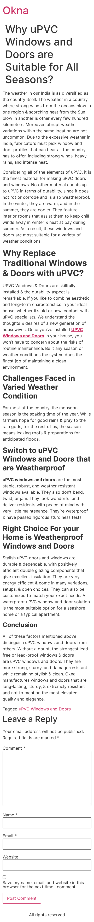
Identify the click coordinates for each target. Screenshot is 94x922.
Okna (16, 10)
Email (10, 836)
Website (10, 857)
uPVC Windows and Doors (45, 709)
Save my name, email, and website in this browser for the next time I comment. (43, 884)
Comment (14, 748)
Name (10, 815)
